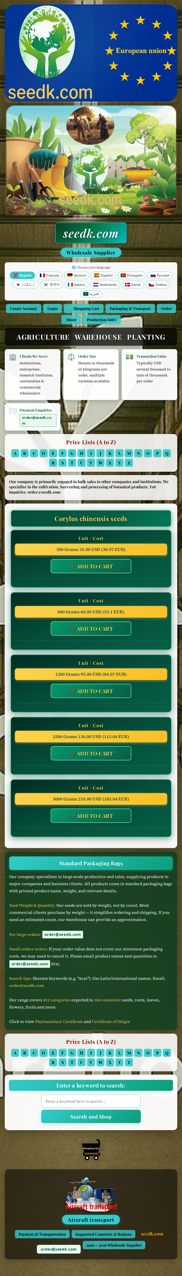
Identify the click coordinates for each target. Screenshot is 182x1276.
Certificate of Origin (111, 1021)
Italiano (79, 285)
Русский (163, 275)
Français (52, 275)
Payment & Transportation (42, 1234)
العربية (94, 294)
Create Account (23, 308)
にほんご (28, 284)
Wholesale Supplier (90, 252)
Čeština (161, 285)
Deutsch (80, 275)
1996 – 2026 (113, 1245)
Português (134, 275)
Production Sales (101, 319)
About (71, 319)
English (25, 275)
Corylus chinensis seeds (91, 518)
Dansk (136, 285)
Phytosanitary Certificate (59, 1021)
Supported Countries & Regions (103, 1234)
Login (52, 308)
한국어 (55, 284)
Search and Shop (90, 1116)
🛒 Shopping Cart (83, 308)
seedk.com (91, 232)
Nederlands (108, 285)
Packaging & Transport (130, 308)
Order (166, 308)
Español (106, 275)
